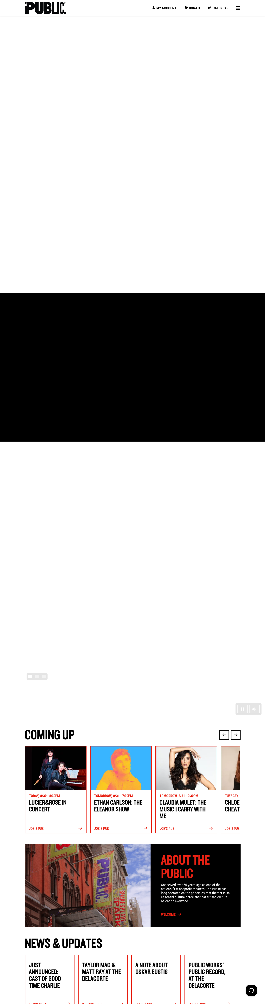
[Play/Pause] (242, 709)
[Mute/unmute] (254, 709)
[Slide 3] (44, 676)
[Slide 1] (30, 676)
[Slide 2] (37, 676)
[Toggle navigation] (237, 8)
